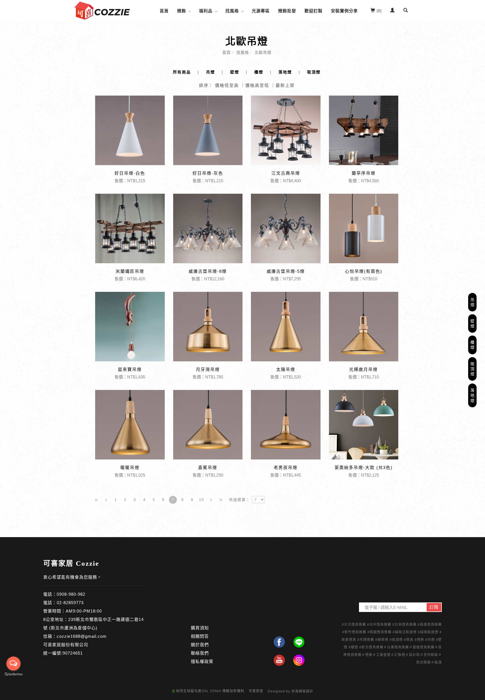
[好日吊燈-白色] (130, 130)
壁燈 (472, 323)
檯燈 (472, 345)
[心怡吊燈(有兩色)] (364, 228)
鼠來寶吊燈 (130, 369)
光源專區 (261, 10)
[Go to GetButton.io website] (13, 674)
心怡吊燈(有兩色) (363, 271)
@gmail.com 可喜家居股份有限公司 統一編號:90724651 (75, 644)
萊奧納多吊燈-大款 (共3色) (364, 467)
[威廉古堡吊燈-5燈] (286, 228)
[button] (406, 11)
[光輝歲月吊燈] (364, 326)
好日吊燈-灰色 (208, 173)
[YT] (279, 660)
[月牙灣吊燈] (208, 326)
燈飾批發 (287, 10)
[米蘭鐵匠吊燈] (130, 228)
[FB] (279, 642)
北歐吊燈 (263, 52)
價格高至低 (257, 85)
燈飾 (181, 10)
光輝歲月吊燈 (363, 369)
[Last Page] (221, 500)
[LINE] (299, 642)
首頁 (164, 10)
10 (201, 500)
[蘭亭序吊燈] (364, 130)
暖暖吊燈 (129, 467)
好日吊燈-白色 (130, 173)
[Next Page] (211, 500)
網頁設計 (306, 691)
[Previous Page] (106, 500)
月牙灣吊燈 (208, 369)
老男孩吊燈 (286, 467)
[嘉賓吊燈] (208, 424)
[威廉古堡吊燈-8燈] (208, 228)
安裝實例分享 (344, 10)
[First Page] (96, 500)
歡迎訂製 (313, 10)
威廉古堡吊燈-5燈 (286, 271)
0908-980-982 (71, 594)
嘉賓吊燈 (207, 467)
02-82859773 (70, 602)
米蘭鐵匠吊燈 (130, 271)
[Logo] (102, 10)
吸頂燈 (472, 369)
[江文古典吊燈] (286, 130)
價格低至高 (227, 85)
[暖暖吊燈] (130, 424)
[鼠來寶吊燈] (130, 326)
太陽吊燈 (285, 369)
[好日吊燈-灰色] (208, 130)
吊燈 (472, 302)
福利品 (205, 10)
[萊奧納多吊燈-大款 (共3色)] (364, 424)
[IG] (299, 660)
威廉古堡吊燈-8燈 (208, 271)
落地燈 (472, 395)
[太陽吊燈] (286, 326)
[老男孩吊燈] (286, 424)
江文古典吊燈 (285, 173)
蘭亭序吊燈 (364, 173)
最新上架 (285, 85)
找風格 (232, 10)
